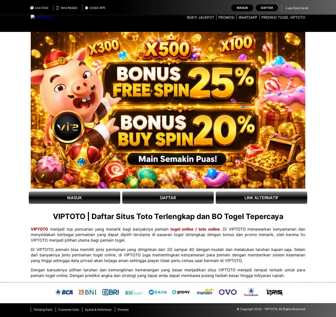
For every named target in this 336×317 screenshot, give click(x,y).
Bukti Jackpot (200, 17)
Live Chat (41, 8)
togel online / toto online (195, 229)
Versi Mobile (69, 8)
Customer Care (68, 309)
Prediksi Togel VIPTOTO (283, 17)
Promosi (226, 17)
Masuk (242, 8)
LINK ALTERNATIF (261, 197)
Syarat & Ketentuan (98, 309)
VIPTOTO (39, 229)
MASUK (74, 197)
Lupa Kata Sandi (297, 8)
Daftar (267, 8)
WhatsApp (248, 17)
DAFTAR (168, 197)
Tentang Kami (42, 309)
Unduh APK (97, 8)
